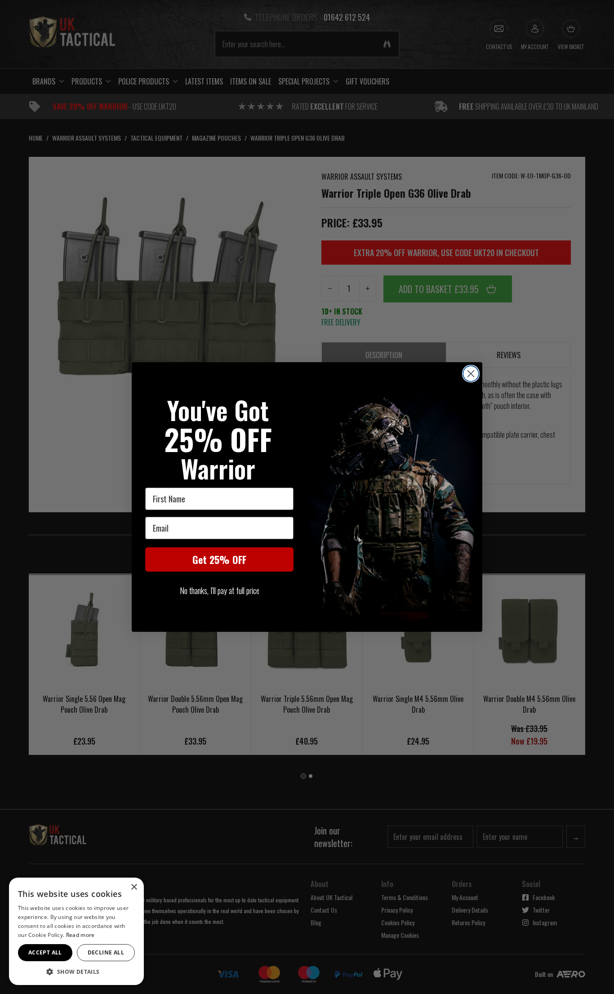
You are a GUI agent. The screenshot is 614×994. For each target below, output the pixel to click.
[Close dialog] (471, 374)
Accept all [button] (45, 952)
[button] (76, 971)
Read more (80, 935)
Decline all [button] (106, 952)
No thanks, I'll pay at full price (219, 590)
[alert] (76, 931)
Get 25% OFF (219, 559)
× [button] (133, 887)
